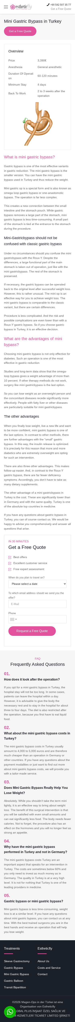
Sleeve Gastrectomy (17, 961)
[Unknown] (13, 619)
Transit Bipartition (15, 987)
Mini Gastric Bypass (16, 974)
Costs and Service (49, 967)
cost (23, 497)
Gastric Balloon (13, 980)
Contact (42, 974)
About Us (43, 961)
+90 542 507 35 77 (60, 7)
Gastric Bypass (13, 967)
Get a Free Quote (20, 31)
